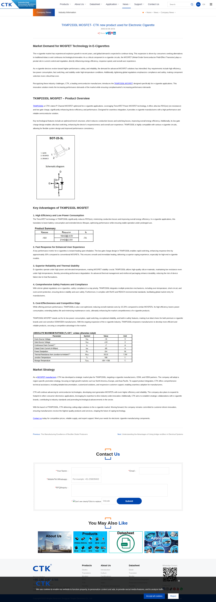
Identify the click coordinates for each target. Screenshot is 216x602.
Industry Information (67, 12)
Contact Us (153, 4)
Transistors (86, 573)
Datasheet (95, 4)
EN (198, 4)
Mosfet (131, 576)
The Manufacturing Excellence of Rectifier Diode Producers (64, 434)
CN (203, 4)
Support (138, 4)
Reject (173, 596)
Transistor (133, 573)
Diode (131, 570)
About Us (79, 4)
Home (149, 12)
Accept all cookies (154, 596)
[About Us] (54, 552)
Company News (44, 12)
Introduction (105, 570)
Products (64, 4)
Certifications (106, 576)
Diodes (85, 570)
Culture (103, 573)
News (126, 4)
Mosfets (85, 576)
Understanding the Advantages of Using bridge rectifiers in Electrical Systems (152, 434)
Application (112, 4)
